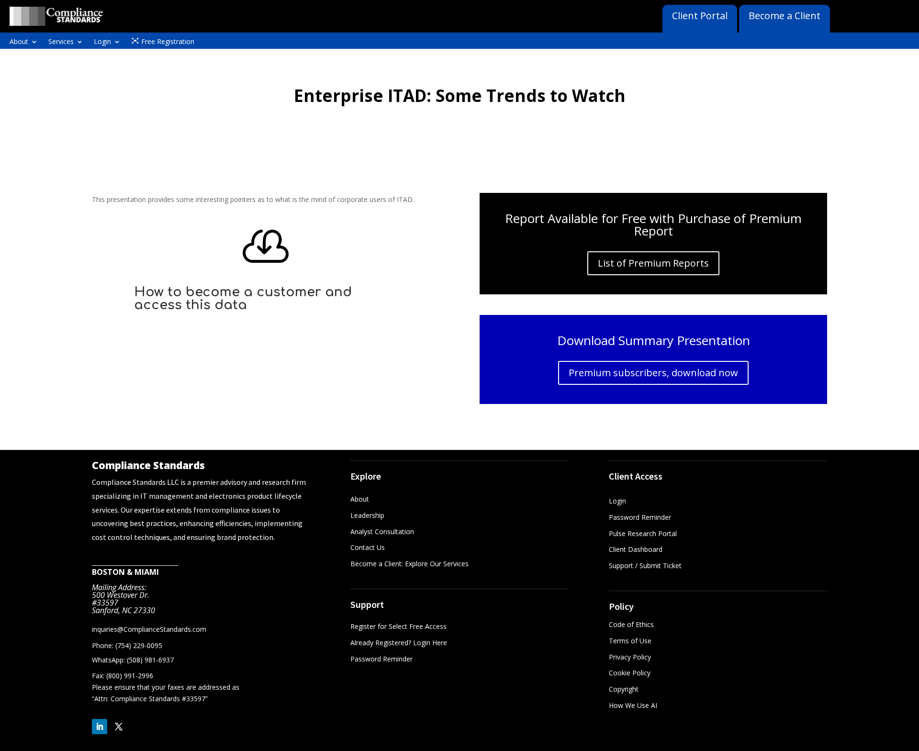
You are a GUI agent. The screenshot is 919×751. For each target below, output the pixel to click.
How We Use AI (633, 705)
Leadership (367, 515)
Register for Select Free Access (398, 626)
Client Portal (700, 15)
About (19, 42)
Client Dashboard (635, 549)
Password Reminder (381, 658)
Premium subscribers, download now (653, 372)
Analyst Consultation (382, 531)
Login (102, 42)
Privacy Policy (630, 656)
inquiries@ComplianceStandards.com (149, 629)
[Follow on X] (118, 726)
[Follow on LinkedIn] (99, 726)
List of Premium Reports (653, 263)
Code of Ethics (631, 624)
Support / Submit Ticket (645, 565)
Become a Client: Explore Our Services (409, 563)
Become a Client (784, 15)
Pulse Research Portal (644, 533)
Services (61, 42)
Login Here (430, 642)
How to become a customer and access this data (243, 298)
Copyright (624, 689)
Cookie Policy (629, 672)
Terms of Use (630, 640)
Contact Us (367, 547)
